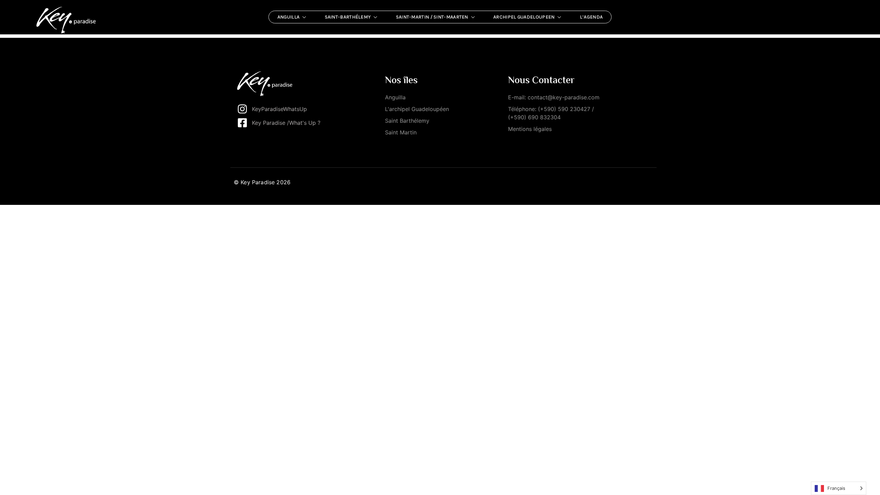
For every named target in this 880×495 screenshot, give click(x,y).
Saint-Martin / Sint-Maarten (432, 17)
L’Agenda (591, 17)
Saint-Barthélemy (348, 17)
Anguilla (288, 17)
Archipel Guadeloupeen (523, 17)
